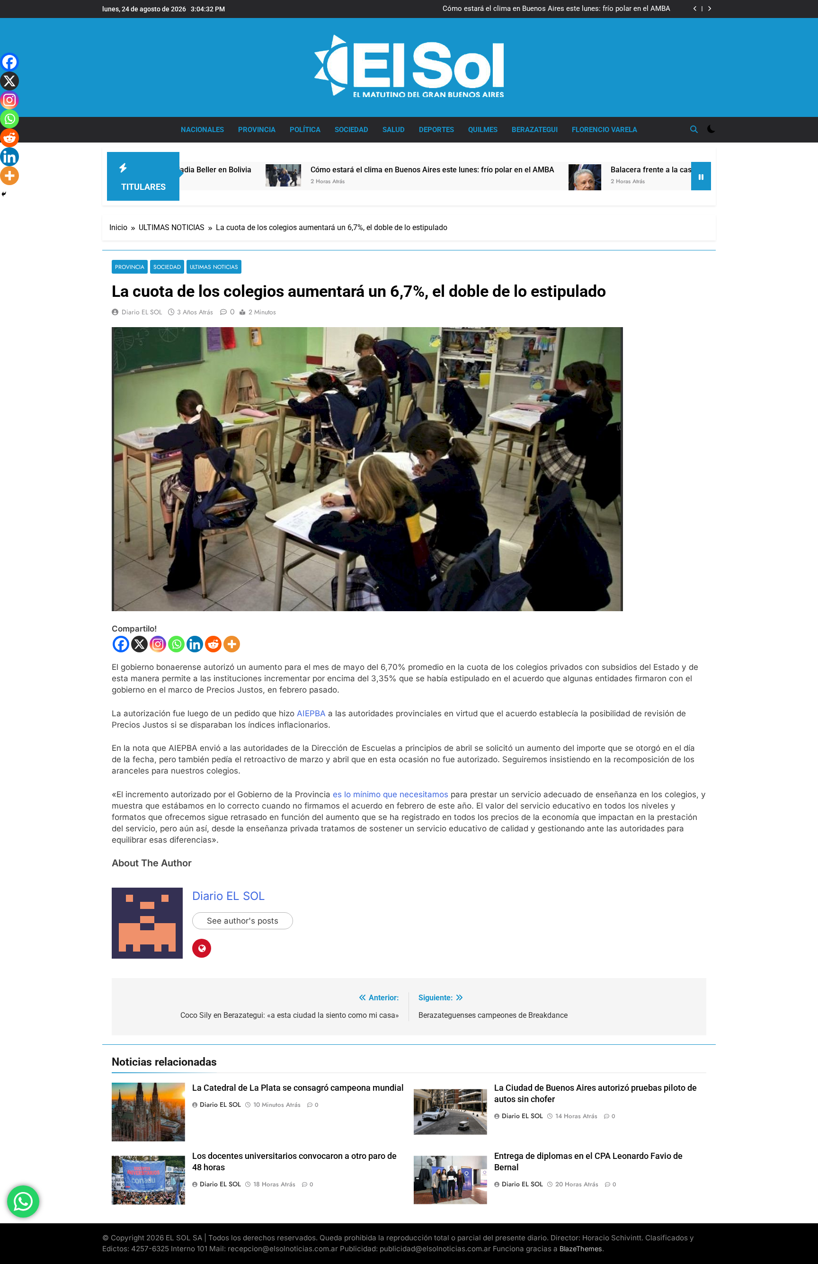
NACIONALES (202, 129)
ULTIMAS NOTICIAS (214, 267)
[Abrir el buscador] (694, 129)
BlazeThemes (581, 1249)
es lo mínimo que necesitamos (390, 794)
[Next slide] (709, 9)
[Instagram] (158, 644)
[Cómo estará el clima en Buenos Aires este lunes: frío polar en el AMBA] (208, 175)
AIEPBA (312, 713)
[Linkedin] (195, 644)
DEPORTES (436, 129)
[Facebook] (121, 644)
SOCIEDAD (351, 129)
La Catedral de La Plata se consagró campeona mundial (298, 1088)
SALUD (393, 129)
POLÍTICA (305, 129)
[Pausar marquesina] (701, 176)
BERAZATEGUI (535, 129)
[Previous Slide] (695, 9)
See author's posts (242, 921)
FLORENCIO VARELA (604, 129)
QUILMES (483, 129)
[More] (231, 644)
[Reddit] (213, 644)
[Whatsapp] (176, 644)
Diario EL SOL (142, 312)
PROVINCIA (257, 129)
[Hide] (4, 194)
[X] (139, 644)
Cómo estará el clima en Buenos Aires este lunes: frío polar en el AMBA (556, 9)
